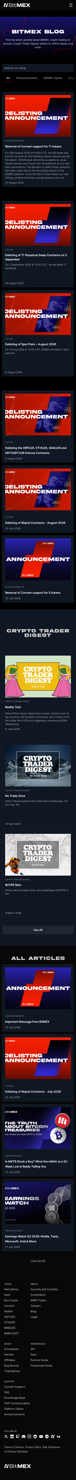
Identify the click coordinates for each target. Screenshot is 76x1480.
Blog (33, 1311)
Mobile (8, 1311)
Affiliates (9, 1360)
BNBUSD (9, 1328)
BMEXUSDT (11, 1333)
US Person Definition (16, 1451)
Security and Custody (44, 1289)
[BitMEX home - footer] (17, 1466)
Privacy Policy (33, 1447)
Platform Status (14, 1408)
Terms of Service (14, 1447)
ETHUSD (9, 1322)
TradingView (12, 1371)
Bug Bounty (11, 1365)
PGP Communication (17, 1403)
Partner (9, 1354)
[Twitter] (6, 1437)
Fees (34, 1354)
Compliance (38, 1294)
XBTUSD (9, 1317)
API (33, 1349)
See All (38, 930)
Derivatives (11, 1289)
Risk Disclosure (51, 1447)
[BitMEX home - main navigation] (17, 5)
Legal (34, 1317)
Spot (7, 1294)
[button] (71, 5)
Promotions (11, 1349)
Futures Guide (39, 1360)
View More (38, 1261)
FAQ (6, 1392)
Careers (36, 1305)
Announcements (14, 1414)
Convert (9, 1305)
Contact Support (14, 1386)
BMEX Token (38, 1300)
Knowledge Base (14, 1397)
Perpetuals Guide (41, 1365)
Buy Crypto (11, 1300)
